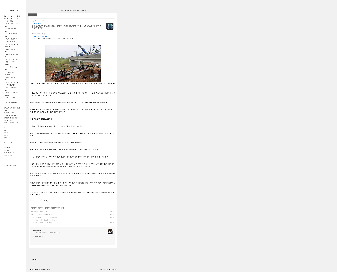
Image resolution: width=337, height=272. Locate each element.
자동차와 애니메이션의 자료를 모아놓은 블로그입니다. (47, 232)
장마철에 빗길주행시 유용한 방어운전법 (40, 214)
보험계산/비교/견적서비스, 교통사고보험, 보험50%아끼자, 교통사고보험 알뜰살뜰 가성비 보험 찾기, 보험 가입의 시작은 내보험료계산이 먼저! (67, 27)
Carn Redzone (13, 10)
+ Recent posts (33, 259)
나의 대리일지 (10, 85)
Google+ (48, 269)
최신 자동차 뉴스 (11, 21)
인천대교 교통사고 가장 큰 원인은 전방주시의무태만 (43, 217)
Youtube (44, 269)
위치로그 (6, 135)
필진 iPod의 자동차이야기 (11, 122)
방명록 (5, 137)
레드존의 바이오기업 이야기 (12, 16)
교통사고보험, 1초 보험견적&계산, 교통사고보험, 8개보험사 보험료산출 (52, 38)
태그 (5, 130)
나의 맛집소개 (8, 120)
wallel (114, 269)
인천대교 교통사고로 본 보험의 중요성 (73, 10)
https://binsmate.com (37, 21)
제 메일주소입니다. (8, 142)
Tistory (106, 269)
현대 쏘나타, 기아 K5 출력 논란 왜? (39, 211)
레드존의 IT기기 (9, 112)
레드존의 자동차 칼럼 (50, 208)
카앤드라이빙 (7, 148)
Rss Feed (31, 269)
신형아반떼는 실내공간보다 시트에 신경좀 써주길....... (43, 222)
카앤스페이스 (7, 150)
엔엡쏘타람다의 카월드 (9, 152)
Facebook (41, 269)
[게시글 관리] (39, 200)
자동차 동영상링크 (11, 39)
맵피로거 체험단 (11, 115)
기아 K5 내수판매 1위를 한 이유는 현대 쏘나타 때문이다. (44, 220)
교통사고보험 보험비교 (39, 24)
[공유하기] (36, 200)
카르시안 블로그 (8, 155)
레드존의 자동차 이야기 (11, 18)
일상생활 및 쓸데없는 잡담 (11, 118)
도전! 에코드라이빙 (12, 59)
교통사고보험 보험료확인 (40, 36)
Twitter (36, 269)
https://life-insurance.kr (37, 33)
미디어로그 (6, 132)
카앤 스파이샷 (10, 41)
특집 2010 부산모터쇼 (12, 82)
